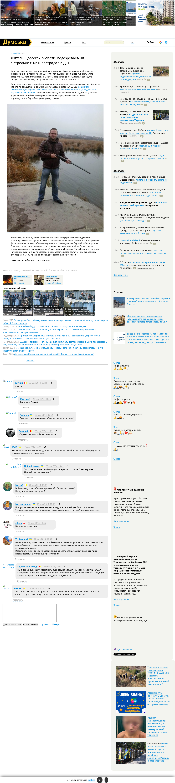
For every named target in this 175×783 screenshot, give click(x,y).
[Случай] (7, 381)
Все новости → (121, 275)
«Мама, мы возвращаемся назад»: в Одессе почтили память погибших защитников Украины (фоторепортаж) (158, 752)
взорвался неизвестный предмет (143, 204)
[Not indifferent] (13, 467)
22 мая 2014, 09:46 (42, 399)
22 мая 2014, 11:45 (37, 523)
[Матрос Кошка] (7, 509)
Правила (45, 624)
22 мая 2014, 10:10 (46, 504)
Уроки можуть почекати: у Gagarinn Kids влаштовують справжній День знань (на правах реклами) (158, 698)
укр (132, 42)
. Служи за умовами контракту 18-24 (140, 242)
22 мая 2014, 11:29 (44, 431)
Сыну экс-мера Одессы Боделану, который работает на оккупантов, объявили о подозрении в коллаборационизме (49, 331)
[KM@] (6, 447)
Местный (25, 399)
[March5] (7, 490)
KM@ (14, 447)
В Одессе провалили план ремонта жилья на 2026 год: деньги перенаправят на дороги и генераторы (84, 21)
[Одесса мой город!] (8, 567)
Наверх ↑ (30, 360)
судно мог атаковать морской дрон (141, 232)
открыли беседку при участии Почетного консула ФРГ (144, 131)
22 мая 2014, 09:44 (38, 382)
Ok (99, 780)
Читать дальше (121, 521)
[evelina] (7, 588)
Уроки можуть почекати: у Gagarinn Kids (140, 86)
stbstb (18, 523)
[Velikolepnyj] (7, 544)
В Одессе (124, 262)
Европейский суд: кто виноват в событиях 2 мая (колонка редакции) (52, 326)
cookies (91, 780)
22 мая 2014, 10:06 (38, 485)
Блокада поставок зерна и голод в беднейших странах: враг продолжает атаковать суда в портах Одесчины (117, 21)
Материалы (47, 42)
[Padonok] (11, 413)
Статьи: (119, 292)
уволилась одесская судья (133, 220)
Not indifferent (32, 466)
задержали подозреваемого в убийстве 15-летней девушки (136, 76)
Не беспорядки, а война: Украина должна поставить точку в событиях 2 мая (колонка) (79, 311)
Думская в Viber (124, 649)
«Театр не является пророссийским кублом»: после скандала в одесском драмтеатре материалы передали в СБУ (147, 319)
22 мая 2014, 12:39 (43, 539)
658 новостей (18, 283)
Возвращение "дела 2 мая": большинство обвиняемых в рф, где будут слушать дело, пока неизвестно (48, 310)
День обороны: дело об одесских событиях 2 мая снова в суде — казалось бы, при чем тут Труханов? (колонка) (18, 310)
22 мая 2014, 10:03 (32, 447)
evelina (17, 588)
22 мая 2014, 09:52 (44, 415)
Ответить (19, 391)
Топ (84, 42)
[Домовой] (10, 436)
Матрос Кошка (23, 504)
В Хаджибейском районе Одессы (138, 202)
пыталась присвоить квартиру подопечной (143, 181)
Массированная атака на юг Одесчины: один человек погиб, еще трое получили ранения (17, 22)
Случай (19, 382)
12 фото (58, 283)
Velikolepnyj (21, 539)
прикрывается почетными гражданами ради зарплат (142, 194)
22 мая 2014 (15, 53)
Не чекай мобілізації (130, 240)
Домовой (24, 431)
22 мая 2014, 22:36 (36, 588)
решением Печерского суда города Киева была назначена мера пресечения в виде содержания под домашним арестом (53, 89)
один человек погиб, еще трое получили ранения (142, 157)
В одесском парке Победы (133, 130)
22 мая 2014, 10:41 (55, 466)
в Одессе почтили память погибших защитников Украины (134, 117)
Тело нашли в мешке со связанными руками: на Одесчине (132, 70)
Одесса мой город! (27, 566)
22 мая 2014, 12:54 (52, 566)
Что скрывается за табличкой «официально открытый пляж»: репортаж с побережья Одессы (149, 301)
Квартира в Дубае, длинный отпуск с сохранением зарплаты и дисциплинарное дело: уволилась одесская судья (51, 21)
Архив (67, 42)
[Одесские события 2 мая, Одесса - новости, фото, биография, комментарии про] (8, 284)
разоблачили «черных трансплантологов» (140, 147)
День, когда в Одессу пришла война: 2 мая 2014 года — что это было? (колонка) (54, 354)
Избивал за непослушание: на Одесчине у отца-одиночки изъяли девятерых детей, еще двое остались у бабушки (157, 726)
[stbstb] (7, 528)
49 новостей (49, 283)
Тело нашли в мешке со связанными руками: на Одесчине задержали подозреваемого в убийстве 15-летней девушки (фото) (158, 676)
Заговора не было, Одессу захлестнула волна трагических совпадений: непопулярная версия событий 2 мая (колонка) (55, 321)
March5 (19, 485)
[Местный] (11, 397)
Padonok (24, 415)
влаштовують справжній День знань (138, 89)
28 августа (119, 170)
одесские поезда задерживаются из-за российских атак (143, 251)
